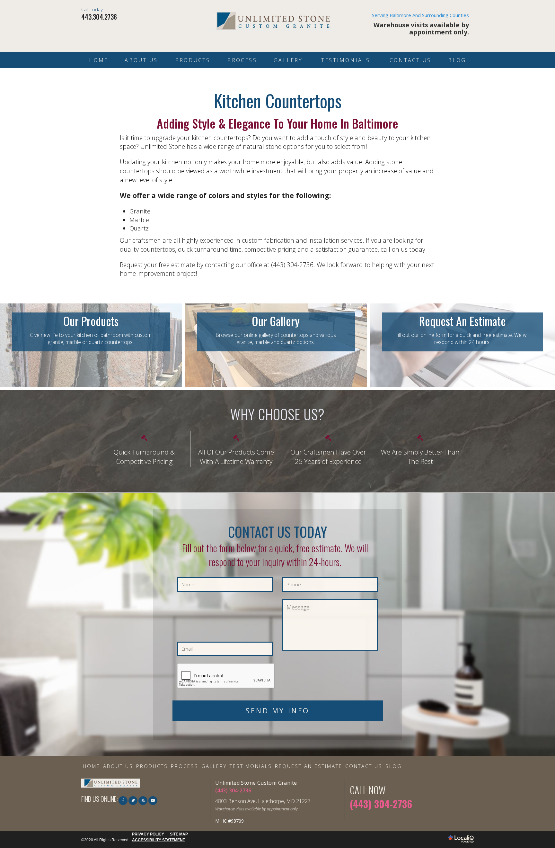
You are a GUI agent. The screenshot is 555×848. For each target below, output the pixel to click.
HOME (99, 60)
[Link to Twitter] (132, 800)
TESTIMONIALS (345, 60)
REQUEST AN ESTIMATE (308, 766)
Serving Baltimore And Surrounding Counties (420, 24)
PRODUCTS (192, 60)
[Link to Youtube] (152, 800)
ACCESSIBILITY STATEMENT (158, 840)
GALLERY (288, 60)
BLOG (457, 60)
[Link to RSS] (142, 800)
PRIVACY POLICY (148, 834)
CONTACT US (410, 60)
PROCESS (242, 60)
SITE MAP (179, 834)
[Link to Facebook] (123, 800)
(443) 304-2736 (233, 790)
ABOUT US (141, 60)
